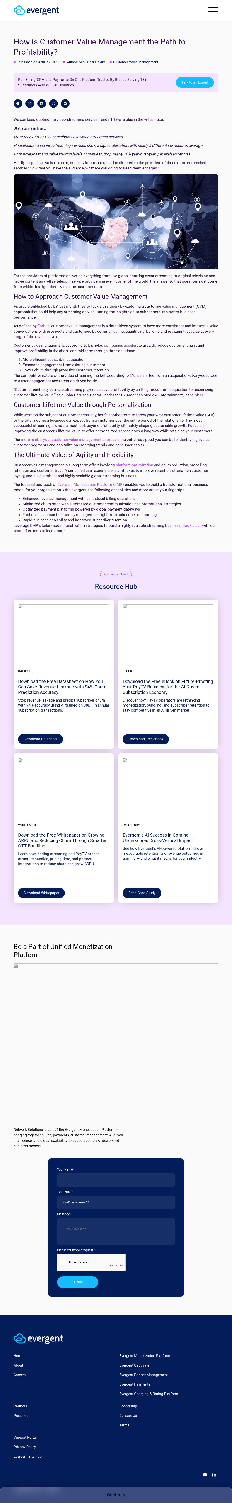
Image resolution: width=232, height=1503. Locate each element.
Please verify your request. (76, 1250)
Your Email (65, 1191)
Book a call (191, 525)
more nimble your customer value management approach (70, 439)
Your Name (65, 1169)
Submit (78, 1282)
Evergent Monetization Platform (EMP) (91, 484)
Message (64, 1214)
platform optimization (134, 465)
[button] (18, 103)
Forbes (43, 326)
